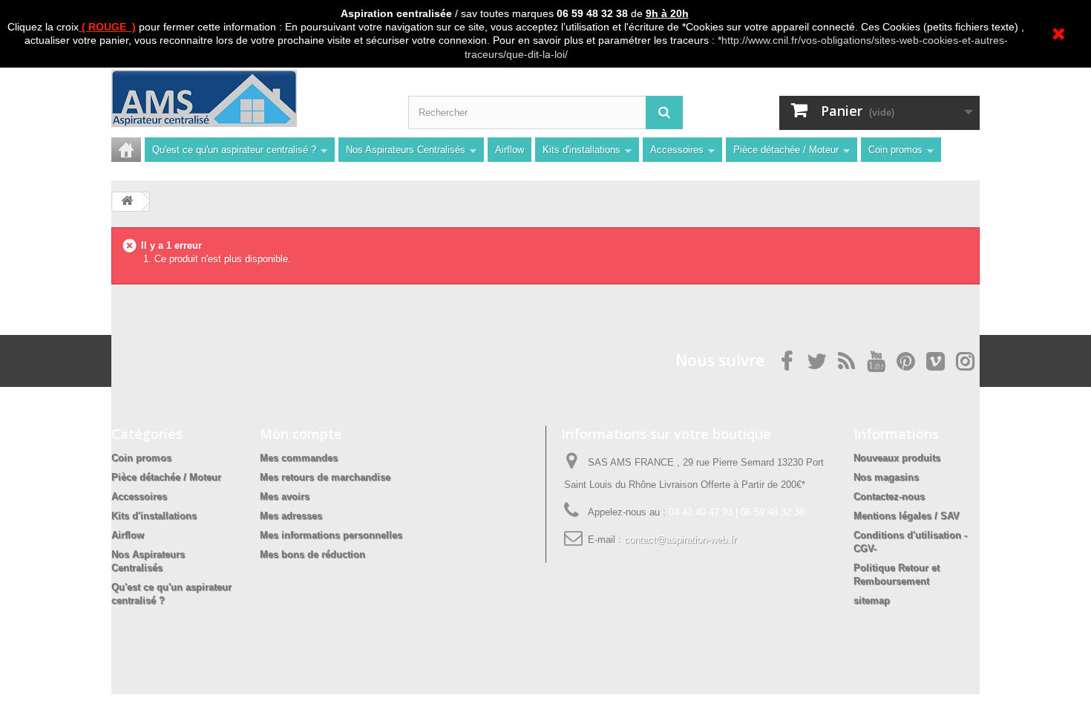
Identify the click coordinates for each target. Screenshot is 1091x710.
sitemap (872, 600)
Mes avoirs (284, 496)
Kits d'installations (581, 149)
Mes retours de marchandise (325, 477)
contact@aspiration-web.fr (680, 539)
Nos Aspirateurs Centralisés (405, 149)
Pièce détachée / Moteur (786, 149)
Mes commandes (299, 457)
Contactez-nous (889, 496)
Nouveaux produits (897, 457)
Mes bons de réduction (312, 554)
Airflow (509, 149)
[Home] (126, 149)
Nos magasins (886, 477)
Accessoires (677, 149)
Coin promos (895, 149)
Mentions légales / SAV (907, 515)
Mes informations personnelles (331, 535)
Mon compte (301, 434)
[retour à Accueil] (127, 201)
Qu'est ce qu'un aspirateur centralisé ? (234, 149)
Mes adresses (291, 515)
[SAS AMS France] (248, 98)
